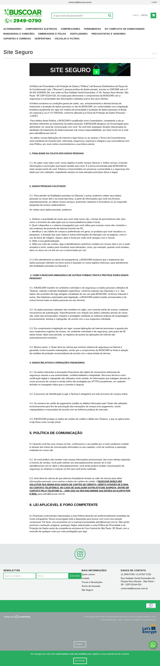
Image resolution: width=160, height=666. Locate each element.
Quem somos (88, 574)
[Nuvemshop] (17, 618)
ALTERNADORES (12, 29)
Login (154, 2)
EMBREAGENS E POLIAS (52, 34)
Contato (85, 578)
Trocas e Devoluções (92, 582)
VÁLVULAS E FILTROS (67, 38)
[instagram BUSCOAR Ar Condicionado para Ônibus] (80, 554)
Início (154, 53)
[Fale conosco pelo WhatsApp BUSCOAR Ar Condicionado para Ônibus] (153, 645)
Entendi (80, 661)
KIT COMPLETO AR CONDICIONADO (125, 29)
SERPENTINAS (43, 38)
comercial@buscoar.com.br (80, 2)
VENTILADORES (79, 34)
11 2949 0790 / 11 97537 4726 (136, 574)
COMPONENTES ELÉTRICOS (41, 29)
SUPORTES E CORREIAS (17, 38)
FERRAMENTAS (92, 29)
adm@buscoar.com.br (40, 466)
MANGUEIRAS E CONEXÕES (19, 34)
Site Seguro (87, 590)
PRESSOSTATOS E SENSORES (109, 34)
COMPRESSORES (70, 29)
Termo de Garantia (91, 586)
